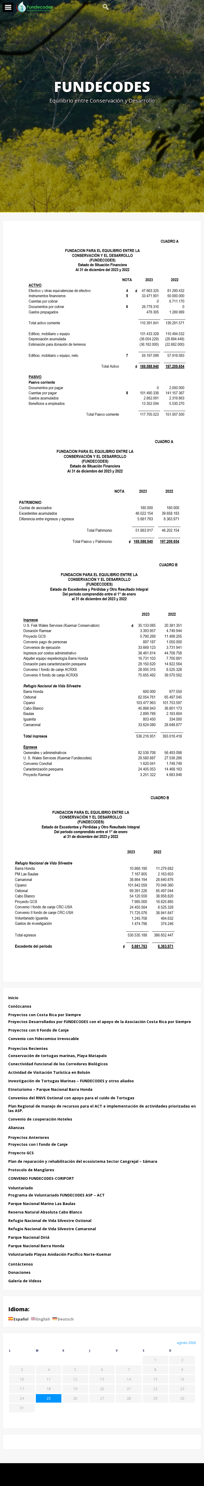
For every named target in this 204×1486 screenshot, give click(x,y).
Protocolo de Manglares (31, 1170)
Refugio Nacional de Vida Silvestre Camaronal (52, 1229)
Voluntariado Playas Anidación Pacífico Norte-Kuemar (59, 1254)
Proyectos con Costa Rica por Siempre (44, 1015)
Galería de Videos (24, 1281)
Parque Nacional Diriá (28, 1237)
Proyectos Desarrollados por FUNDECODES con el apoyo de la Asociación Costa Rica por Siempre (99, 1022)
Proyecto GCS (21, 1153)
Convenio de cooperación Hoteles (40, 1119)
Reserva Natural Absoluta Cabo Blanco (45, 1212)
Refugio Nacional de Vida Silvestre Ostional (49, 1221)
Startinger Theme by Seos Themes (133, 1479)
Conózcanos (19, 1006)
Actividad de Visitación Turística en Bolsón (49, 1072)
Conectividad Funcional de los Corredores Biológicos (58, 1064)
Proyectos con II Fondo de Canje (38, 1030)
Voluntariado (20, 1188)
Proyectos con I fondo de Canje (38, 1144)
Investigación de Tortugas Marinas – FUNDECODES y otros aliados (71, 1081)
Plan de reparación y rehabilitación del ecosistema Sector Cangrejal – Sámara (82, 1161)
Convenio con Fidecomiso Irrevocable (43, 1039)
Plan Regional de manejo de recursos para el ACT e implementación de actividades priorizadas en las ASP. (102, 1108)
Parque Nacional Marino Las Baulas (41, 1204)
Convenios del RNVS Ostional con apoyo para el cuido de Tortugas (71, 1098)
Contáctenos (20, 1264)
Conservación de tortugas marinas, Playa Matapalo (57, 1056)
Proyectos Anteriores (28, 1137)
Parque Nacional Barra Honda (36, 1246)
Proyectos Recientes (28, 1048)
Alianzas (16, 1128)
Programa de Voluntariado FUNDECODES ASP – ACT (56, 1195)
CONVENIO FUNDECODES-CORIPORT (41, 1178)
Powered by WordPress (102, 1470)
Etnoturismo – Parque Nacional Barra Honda (50, 1089)
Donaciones (19, 1272)
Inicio (13, 998)
